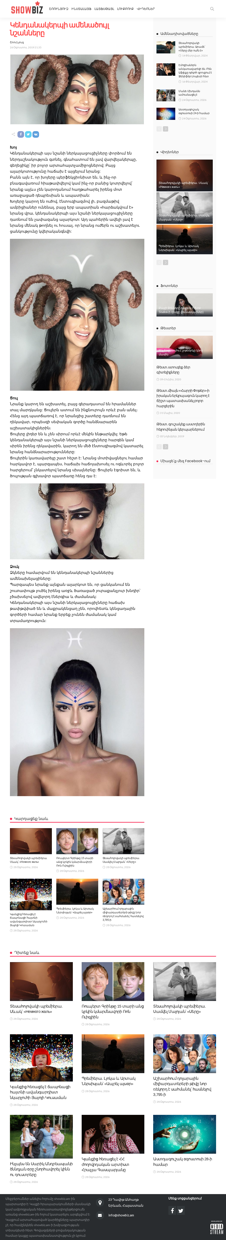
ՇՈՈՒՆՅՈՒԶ (58, 9)
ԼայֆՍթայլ (104, 9)
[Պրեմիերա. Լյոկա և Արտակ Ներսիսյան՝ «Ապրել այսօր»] (77, 892)
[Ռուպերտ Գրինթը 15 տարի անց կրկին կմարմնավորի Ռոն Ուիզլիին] (77, 841)
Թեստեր (168, 328)
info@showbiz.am (121, 1215)
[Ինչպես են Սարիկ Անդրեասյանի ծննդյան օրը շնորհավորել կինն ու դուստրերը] (41, 1137)
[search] (212, 9)
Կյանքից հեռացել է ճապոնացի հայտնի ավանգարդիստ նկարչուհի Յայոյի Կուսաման (40, 1092)
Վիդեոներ (146, 9)
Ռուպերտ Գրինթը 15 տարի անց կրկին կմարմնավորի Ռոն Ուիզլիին (74, 862)
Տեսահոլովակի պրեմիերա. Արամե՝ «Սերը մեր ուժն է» (192, 46)
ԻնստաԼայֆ (81, 9)
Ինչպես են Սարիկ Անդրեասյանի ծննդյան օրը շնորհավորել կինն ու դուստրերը (41, 1169)
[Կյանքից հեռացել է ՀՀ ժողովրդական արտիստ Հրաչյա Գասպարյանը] (113, 1134)
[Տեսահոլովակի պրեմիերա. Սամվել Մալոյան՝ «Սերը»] (124, 841)
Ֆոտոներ (169, 285)
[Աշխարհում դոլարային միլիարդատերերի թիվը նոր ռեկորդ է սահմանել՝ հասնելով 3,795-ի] (124, 892)
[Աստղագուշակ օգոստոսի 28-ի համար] (184, 1134)
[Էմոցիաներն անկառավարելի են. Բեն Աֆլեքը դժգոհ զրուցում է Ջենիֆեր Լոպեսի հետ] (165, 69)
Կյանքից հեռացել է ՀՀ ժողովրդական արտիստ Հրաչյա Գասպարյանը (105, 1164)
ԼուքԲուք (125, 9)
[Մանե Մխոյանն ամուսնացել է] (165, 95)
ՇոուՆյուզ (17, 42)
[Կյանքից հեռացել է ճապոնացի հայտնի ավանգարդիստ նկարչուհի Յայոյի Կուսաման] (31, 894)
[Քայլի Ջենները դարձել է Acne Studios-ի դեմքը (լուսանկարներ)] (184, 305)
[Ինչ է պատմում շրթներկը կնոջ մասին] (184, 347)
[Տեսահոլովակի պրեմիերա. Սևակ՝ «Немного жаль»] (31, 841)
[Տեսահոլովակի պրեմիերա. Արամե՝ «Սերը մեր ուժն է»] (165, 47)
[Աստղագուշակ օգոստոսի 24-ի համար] (165, 114)
